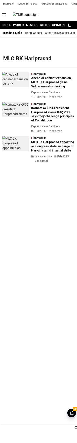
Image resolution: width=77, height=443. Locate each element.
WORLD (18, 25)
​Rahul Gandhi (33, 32)
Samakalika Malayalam (54, 4)
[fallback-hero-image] (16, 85)
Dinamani (8, 4)
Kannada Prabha (27, 4)
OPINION (58, 25)
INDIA (6, 25)
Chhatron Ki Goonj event (60, 32)
